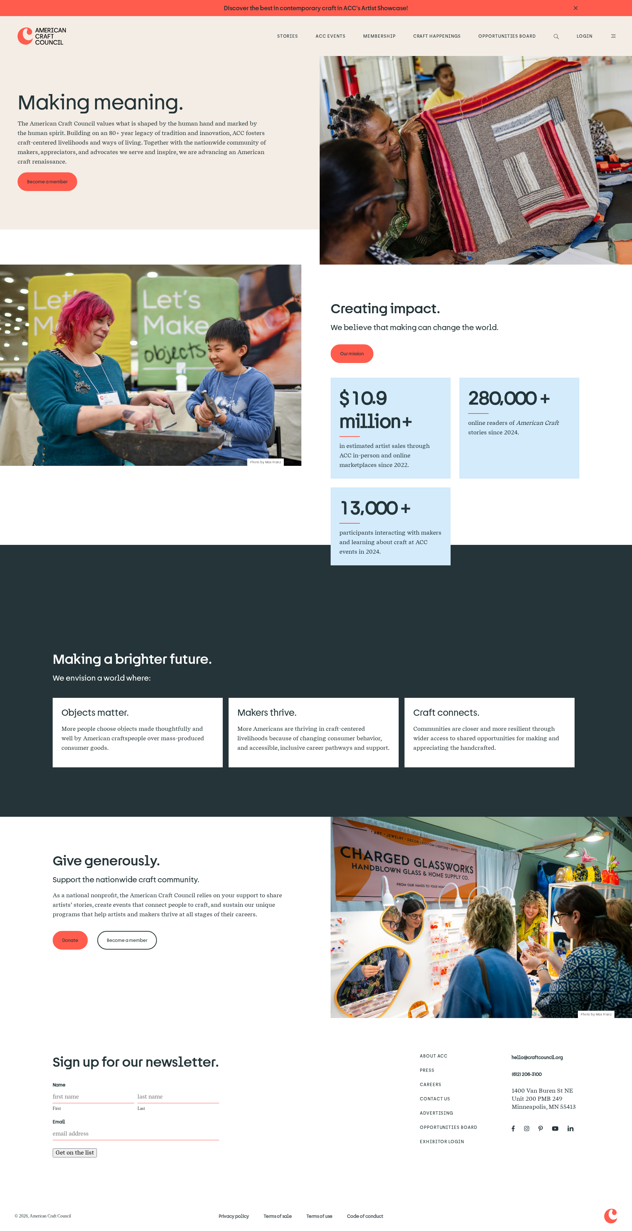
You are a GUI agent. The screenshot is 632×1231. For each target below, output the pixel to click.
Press (427, 1070)
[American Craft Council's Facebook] (516, 1129)
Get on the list (75, 1152)
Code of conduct (365, 1216)
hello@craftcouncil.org (537, 1057)
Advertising (437, 1112)
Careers (430, 1084)
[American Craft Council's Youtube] (558, 1129)
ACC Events (331, 35)
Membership (379, 35)
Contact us (435, 1098)
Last (141, 1108)
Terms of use (319, 1216)
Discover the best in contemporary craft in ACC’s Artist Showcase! (316, 7)
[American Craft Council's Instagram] (529, 1129)
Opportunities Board (507, 35)
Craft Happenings (437, 35)
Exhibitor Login (442, 1141)
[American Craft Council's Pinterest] (543, 1129)
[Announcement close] (575, 8)
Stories (287, 35)
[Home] (42, 36)
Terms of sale (278, 1216)
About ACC (434, 1055)
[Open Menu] (612, 35)
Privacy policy (234, 1216)
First (57, 1108)
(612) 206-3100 (527, 1074)
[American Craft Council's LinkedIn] (573, 1129)
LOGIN (584, 35)
